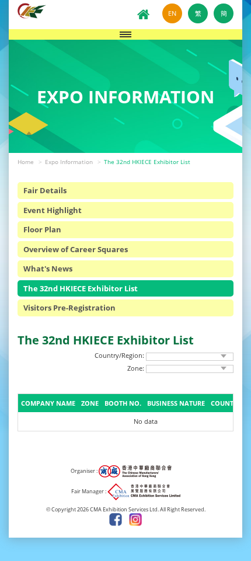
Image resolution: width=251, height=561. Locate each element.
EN (172, 13)
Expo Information (69, 162)
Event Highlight (52, 210)
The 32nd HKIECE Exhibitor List (147, 162)
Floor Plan (42, 229)
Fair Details (45, 190)
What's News (47, 268)
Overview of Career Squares (75, 249)
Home (26, 162)
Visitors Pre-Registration (69, 307)
